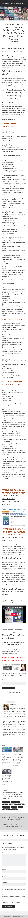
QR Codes (21, 804)
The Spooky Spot (7, 364)
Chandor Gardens (7, 259)
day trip (5, 804)
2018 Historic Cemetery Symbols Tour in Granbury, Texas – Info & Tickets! (14, 825)
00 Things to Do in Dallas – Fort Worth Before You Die (14, 61)
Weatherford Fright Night (9, 214)
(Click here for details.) (11, 497)
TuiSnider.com (6, 736)
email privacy (18, 692)
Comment (4, 852)
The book (5, 573)
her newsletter (11, 734)
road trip (14, 806)
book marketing (15, 802)
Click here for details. (8, 207)
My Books (20, 796)
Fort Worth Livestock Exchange (11, 160)
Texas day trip (6, 809)
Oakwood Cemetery (8, 294)
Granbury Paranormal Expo (10, 439)
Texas (21, 806)
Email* (4, 876)
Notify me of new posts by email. (11, 902)
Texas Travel (6, 798)
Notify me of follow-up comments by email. (13, 896)
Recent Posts (11, 702)
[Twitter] (7, 713)
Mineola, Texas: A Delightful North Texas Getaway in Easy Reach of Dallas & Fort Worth (7, 778)
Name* (4, 869)
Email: (3, 679)
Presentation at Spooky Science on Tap (13, 179)
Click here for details (8, 140)
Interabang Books (7, 242)
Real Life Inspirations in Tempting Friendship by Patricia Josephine (14, 818)
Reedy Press (18, 546)
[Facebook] (5, 713)
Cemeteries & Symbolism (9, 796)
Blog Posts (19, 794)
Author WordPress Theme (9, 916)
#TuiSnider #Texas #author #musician (13, 792)
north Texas (12, 804)
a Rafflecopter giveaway (8, 119)
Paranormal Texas (7, 722)
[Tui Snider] (6, 709)
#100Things (6, 802)
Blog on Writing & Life (9, 794)
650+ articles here (20, 642)
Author (4, 702)
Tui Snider (13, 704)
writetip (14, 809)
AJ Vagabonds (6, 392)
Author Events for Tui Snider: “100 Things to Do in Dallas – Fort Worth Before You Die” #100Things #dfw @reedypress (18, 757)
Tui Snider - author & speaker (12, 3)
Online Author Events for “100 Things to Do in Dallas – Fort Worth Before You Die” (7, 756)
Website (4, 882)
